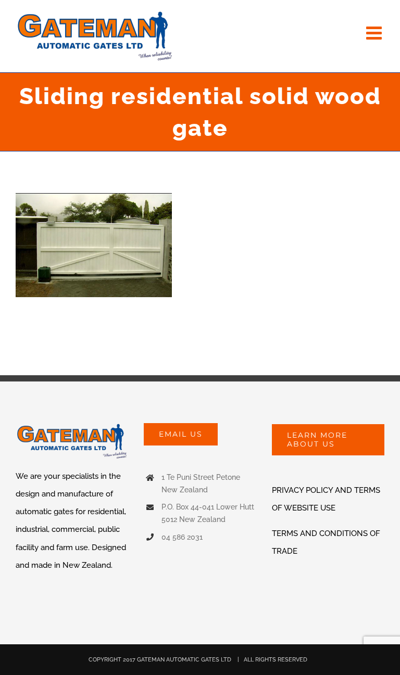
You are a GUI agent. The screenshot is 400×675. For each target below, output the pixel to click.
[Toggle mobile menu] (375, 32)
